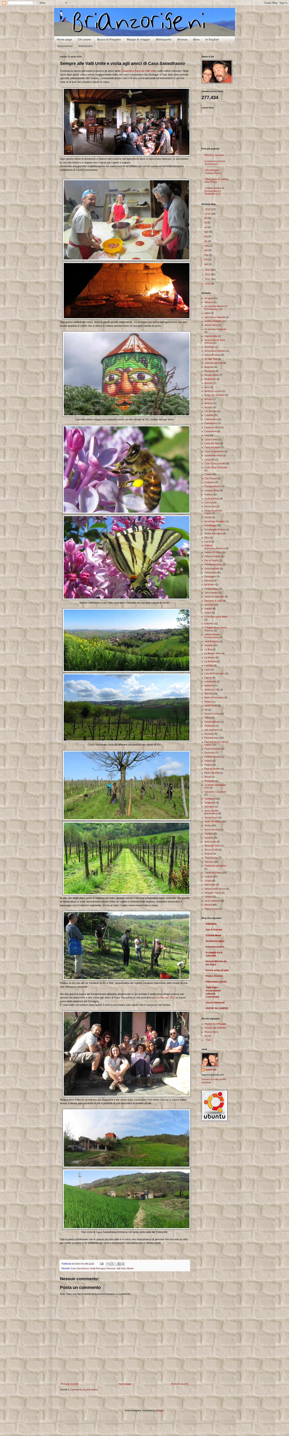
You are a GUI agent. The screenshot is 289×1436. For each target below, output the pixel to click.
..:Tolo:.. (208, 1040)
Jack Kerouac (211, 641)
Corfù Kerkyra (211, 498)
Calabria (209, 415)
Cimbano (209, 482)
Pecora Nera (211, 1032)
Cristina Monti (213, 935)
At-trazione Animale (214, 351)
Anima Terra (210, 325)
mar (206, 255)
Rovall (207, 776)
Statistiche (85, 46)
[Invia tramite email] (108, 1264)
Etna (206, 537)
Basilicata (209, 371)
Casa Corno (210, 439)
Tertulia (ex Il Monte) (215, 1027)
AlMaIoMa (211, 924)
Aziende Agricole (213, 363)
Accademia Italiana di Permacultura (215, 307)
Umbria (208, 876)
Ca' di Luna (210, 411)
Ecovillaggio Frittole (214, 529)
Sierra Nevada (212, 829)
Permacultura (211, 737)
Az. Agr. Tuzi (210, 359)
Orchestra (209, 725)
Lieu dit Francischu (214, 673)
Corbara (208, 494)
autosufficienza (212, 355)
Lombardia (210, 681)
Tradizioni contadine (215, 865)
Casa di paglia (212, 447)
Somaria (209, 837)
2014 (208, 214)
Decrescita (210, 506)
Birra (196, 39)
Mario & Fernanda (214, 697)
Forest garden (211, 568)
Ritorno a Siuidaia (214, 155)
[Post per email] (101, 1263)
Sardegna (209, 798)
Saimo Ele (211, 1069)
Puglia (207, 764)
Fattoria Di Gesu (213, 552)
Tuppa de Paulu (213, 872)
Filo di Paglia (211, 560)
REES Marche (212, 773)
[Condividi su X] (115, 1264)
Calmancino (210, 419)
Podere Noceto (212, 756)
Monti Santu (210, 705)
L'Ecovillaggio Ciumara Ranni (212, 171)
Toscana (209, 861)
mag (207, 245)
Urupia (208, 880)
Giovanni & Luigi (213, 600)
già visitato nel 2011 (163, 997)
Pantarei (209, 733)
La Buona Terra (212, 653)
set (206, 227)
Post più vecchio (180, 1384)
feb (206, 259)
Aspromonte (210, 336)
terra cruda (210, 841)
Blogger (160, 1410)
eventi (207, 541)
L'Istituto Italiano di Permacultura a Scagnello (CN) (214, 191)
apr (206, 250)
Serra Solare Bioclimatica (211, 812)
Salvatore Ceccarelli (215, 791)
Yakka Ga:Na (211, 909)
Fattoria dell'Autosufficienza (214, 547)
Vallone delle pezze (214, 888)
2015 (208, 209)
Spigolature (65, 46)
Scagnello (209, 802)
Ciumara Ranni (212, 486)
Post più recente (69, 1384)
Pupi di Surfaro (212, 768)
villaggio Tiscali (212, 892)
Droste (208, 517)
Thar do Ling (211, 857)
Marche (208, 693)
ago (206, 231)
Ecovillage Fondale (214, 521)
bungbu (208, 407)
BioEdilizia (210, 379)
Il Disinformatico (215, 946)
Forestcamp (210, 572)
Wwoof (130, 1268)
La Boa (208, 649)
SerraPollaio (211, 817)
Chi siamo (84, 39)
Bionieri (208, 383)
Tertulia (208, 853)
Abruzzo (208, 302)
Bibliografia (163, 39)
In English (212, 39)
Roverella (209, 781)
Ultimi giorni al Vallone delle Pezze (216, 180)
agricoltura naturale (214, 317)
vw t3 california (212, 900)
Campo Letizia (212, 427)
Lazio (207, 669)
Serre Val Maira (212, 821)
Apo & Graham (214, 929)
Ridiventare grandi (216, 981)
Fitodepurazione (213, 564)
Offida (207, 717)
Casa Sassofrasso (80, 1268)
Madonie (209, 685)
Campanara (210, 423)
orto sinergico (211, 730)
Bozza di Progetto (109, 39)
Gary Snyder (211, 592)
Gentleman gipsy (215, 941)
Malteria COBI (211, 689)
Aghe (207, 313)
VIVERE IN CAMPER (217, 1008)
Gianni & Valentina (214, 596)
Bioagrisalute (211, 375)
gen (206, 264)
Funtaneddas (211, 588)
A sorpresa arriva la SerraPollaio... (214, 162)
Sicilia (207, 825)
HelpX (207, 612)
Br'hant (208, 399)
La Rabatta (210, 661)
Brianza (182, 39)
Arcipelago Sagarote (215, 329)
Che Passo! (210, 478)
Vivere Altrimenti (215, 1002)
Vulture (208, 896)
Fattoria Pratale (212, 556)
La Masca (209, 657)
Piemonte (111, 1268)
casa (207, 435)
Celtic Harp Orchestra (215, 467)
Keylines (209, 645)
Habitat (208, 608)
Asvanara (209, 347)
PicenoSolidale (212, 748)
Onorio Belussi (212, 721)
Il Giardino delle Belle (215, 616)
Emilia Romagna (97, 1268)
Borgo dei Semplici (214, 395)
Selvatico (209, 806)
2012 (208, 274)
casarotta (209, 459)
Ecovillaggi (210, 525)
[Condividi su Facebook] (119, 1264)
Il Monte (208, 623)
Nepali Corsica (212, 713)
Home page (64, 39)
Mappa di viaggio (138, 39)
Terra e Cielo (211, 849)
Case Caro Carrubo (214, 463)
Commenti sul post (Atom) (84, 1389)
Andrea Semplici (213, 321)
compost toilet (211, 490)
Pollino (208, 761)
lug (206, 236)
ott (205, 222)
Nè (206, 709)
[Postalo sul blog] (112, 1264)
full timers (209, 584)
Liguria (208, 677)
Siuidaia (208, 833)
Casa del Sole (212, 443)
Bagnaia (209, 367)
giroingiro (209, 604)
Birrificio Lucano (213, 391)
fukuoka (208, 580)
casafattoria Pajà (213, 455)
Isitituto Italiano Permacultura (212, 636)
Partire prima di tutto (217, 970)
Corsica (208, 502)
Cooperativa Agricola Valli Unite (138, 70)
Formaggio (210, 576)
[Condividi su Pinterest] (123, 1264)
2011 (208, 279)
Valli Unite (121, 1268)
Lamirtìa (208, 665)
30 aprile (209, 298)
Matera (208, 701)
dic (206, 218)
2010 (208, 283)
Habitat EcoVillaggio (215, 1024)
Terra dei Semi (212, 845)
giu (206, 241)
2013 (208, 270)
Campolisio (210, 431)
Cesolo (208, 474)
